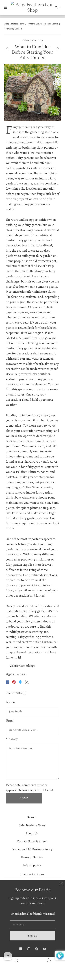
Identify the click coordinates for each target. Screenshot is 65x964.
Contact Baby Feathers (32, 841)
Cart (58, 7)
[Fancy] (20, 682)
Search (31, 817)
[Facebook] (7, 682)
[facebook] (21, 949)
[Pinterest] (14, 682)
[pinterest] (36, 949)
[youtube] (44, 949)
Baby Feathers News (14, 23)
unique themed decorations (24, 652)
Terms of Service (32, 857)
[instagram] (28, 949)
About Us (32, 833)
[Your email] (32, 924)
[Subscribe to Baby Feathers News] (27, 682)
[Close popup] (61, 884)
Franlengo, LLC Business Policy (31, 849)
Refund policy (32, 865)
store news (21, 674)
